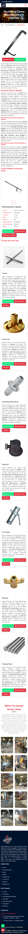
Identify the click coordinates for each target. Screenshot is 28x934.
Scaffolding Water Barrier (10, 402)
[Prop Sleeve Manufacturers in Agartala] (14, 515)
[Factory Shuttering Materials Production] (21, 745)
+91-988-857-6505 (18, 920)
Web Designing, (22, 930)
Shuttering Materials (10, 24)
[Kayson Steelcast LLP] (3, 5)
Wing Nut (5, 598)
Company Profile (7, 869)
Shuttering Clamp (7, 901)
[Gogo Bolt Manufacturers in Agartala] (14, 448)
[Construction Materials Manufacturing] (7, 745)
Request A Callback (10, 235)
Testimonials (6, 877)
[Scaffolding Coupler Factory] (21, 781)
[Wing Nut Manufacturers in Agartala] (14, 581)
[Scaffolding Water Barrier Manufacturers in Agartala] (14, 385)
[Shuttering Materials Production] (21, 799)
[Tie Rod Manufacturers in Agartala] (14, 257)
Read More (6, 305)
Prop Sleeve (6, 532)
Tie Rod (4, 273)
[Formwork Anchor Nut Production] (7, 763)
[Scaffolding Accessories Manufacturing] (7, 781)
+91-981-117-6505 (7, 1)
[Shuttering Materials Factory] (7, 799)
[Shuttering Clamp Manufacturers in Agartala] (14, 43)
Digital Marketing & (6, 932)
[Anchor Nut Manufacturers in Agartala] (14, 323)
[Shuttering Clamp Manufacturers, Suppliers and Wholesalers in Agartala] (14, 187)
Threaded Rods (7, 664)
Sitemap (5, 881)
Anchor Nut (6, 339)
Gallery (4, 874)
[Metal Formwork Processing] (21, 763)
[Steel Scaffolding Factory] (7, 818)
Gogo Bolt (5, 464)
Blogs (4, 872)
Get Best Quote (20, 231)
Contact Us (6, 879)
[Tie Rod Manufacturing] (21, 818)
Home (2, 24)
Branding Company (18, 932)
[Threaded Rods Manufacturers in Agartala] (14, 647)
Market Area (6, 884)
